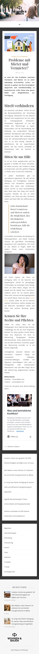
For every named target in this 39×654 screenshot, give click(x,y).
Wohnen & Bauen (13, 447)
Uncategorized (9, 572)
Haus (6, 552)
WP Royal (25, 650)
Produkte (7, 562)
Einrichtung (8, 538)
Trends (6, 567)
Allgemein (7, 528)
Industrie (7, 557)
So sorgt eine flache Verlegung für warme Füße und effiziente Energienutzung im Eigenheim (19, 487)
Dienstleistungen (19, 56)
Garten (6, 547)
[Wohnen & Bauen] (19, 10)
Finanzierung (8, 543)
